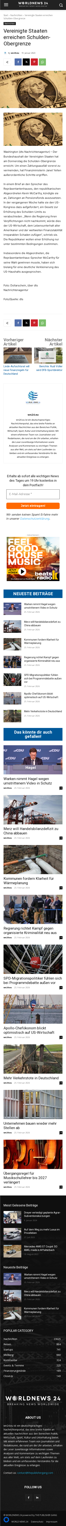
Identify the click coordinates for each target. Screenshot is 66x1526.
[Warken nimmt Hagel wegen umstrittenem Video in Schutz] (12, 609)
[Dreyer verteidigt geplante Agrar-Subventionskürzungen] (12, 1217)
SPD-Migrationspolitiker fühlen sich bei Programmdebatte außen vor (43, 678)
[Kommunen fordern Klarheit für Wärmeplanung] (12, 644)
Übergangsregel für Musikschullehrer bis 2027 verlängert (25, 1177)
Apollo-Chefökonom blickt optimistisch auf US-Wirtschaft (29, 1030)
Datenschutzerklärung (34, 518)
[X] (26, 62)
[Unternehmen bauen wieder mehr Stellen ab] (33, 1104)
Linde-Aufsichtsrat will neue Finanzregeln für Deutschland (16, 370)
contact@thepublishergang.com (35, 1472)
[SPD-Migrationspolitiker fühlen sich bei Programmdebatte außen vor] (12, 679)
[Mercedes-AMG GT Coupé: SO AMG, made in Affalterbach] (12, 1251)
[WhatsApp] (42, 62)
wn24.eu (15, 53)
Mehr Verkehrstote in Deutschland (43, 711)
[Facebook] (18, 62)
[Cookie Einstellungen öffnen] (6, 1521)
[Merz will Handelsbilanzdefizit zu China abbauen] (12, 626)
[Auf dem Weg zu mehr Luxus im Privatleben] (12, 1234)
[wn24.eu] (6, 53)
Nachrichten (16, 15)
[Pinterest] (34, 62)
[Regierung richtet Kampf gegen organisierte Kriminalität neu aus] (12, 662)
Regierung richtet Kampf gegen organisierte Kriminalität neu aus (30, 930)
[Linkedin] (37, 1497)
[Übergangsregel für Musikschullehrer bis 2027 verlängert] (33, 1154)
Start (6, 15)
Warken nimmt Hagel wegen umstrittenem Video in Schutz (28, 781)
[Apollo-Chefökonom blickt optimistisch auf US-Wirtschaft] (12, 698)
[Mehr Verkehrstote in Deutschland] (12, 716)
